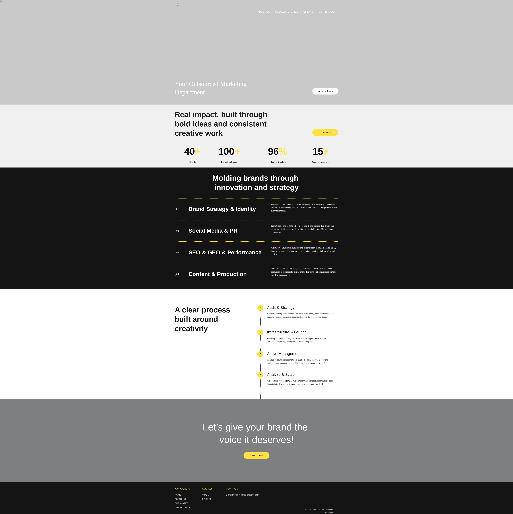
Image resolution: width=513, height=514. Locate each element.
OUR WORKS (181, 503)
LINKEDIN (207, 499)
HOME (178, 495)
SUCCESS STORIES (286, 11)
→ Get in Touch (325, 91)
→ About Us (325, 132)
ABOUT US (264, 11)
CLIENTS (308, 11)
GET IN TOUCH (327, 11)
